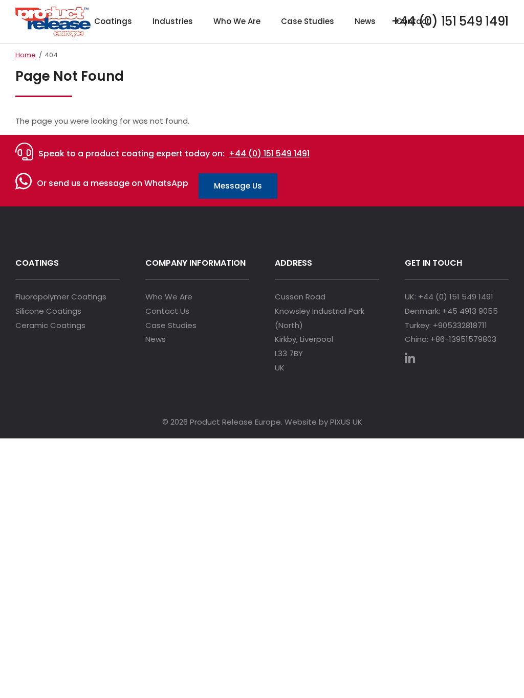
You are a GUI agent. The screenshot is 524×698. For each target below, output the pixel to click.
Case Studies (307, 21)
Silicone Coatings (48, 311)
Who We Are (236, 21)
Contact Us (167, 311)
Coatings (113, 21)
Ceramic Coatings (50, 325)
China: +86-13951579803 (450, 339)
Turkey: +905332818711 (446, 325)
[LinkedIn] (414, 360)
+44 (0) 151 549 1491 (269, 153)
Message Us (238, 185)
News (365, 21)
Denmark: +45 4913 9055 (451, 311)
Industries (172, 21)
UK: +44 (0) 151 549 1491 (449, 296)
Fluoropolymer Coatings (60, 296)
